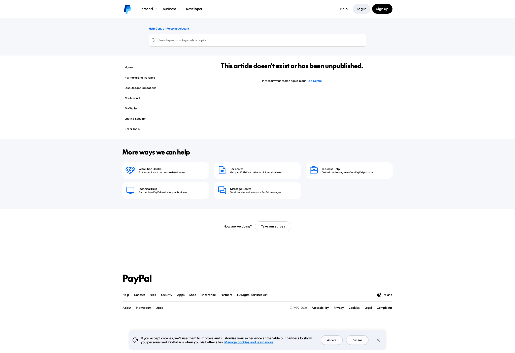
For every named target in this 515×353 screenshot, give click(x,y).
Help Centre (314, 80)
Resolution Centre (149, 169)
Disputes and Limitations (140, 88)
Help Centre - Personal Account (169, 28)
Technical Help (147, 188)
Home (129, 67)
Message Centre (240, 188)
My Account (132, 98)
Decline (357, 340)
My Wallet (131, 108)
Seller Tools (132, 129)
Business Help (331, 169)
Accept (331, 340)
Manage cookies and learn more (248, 342)
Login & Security (135, 118)
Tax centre (236, 169)
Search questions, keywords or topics (182, 40)
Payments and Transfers (140, 77)
